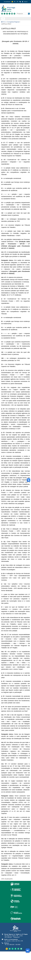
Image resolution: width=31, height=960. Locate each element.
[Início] (15, 8)
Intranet (25, 1)
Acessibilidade (7, 1)
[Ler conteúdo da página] (28, 950)
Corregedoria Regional (13, 22)
